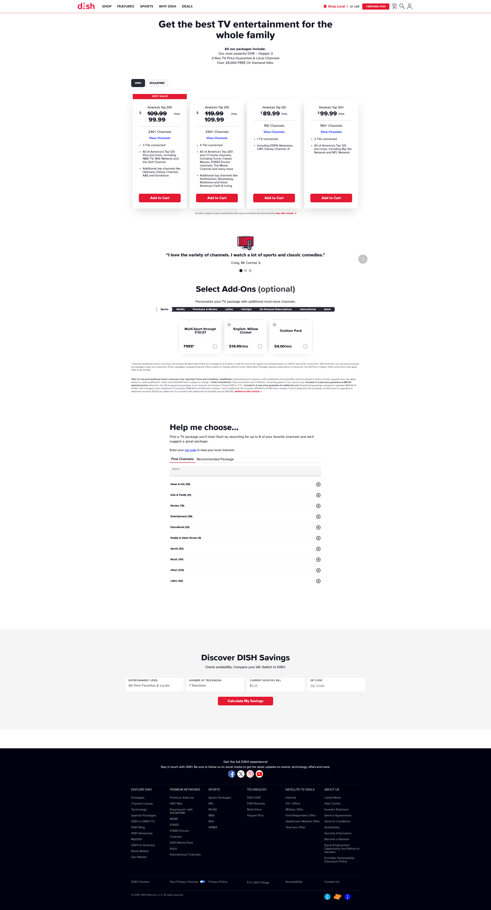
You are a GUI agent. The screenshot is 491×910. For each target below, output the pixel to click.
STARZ (174, 824)
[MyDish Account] (409, 6)
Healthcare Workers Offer (303, 821)
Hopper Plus (255, 815)
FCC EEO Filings (258, 882)
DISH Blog (138, 827)
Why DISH (167, 6)
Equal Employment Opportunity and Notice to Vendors (341, 849)
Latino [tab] (229, 309)
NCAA (212, 809)
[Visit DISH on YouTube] (259, 774)
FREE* (189, 346)
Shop (106, 6)
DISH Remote (256, 803)
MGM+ (174, 818)
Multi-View (254, 809)
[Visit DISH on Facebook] (231, 774)
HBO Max (176, 803)
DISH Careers (140, 881)
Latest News (332, 797)
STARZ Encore (179, 830)
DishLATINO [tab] (157, 83)
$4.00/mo (283, 346)
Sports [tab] (164, 309)
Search (176, 469)
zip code (190, 450)
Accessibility (294, 881)
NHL (211, 821)
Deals (187, 6)
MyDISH (136, 839)
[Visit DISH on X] (241, 774)
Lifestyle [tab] (246, 309)
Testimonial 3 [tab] (250, 270)
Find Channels (182, 459)
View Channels (159, 138)
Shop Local (336, 6)
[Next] (362, 259)
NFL (211, 803)
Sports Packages (219, 797)
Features (125, 6)
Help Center (332, 803)
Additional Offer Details (247, 391)
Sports (146, 6)
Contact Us (331, 881)
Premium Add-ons (182, 797)
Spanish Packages (143, 815)
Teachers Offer (295, 827)
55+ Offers (293, 803)
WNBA (212, 827)
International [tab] (308, 309)
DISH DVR (254, 797)
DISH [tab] (138, 83)
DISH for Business (143, 845)
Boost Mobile (140, 851)
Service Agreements (338, 815)
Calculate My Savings (245, 701)
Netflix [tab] (180, 309)
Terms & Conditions (337, 821)
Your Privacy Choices (184, 881)
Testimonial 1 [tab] (240, 270)
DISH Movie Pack (181, 842)
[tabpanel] (245, 151)
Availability (331, 827)
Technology (139, 809)
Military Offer (294, 809)
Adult (173, 848)
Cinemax (176, 836)
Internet (291, 797)
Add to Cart (159, 198)
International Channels (185, 854)
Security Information (338, 833)
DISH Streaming (141, 833)
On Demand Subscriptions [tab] (276, 309)
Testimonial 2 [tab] (245, 270)
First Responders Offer (301, 815)
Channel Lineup (142, 803)
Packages (137, 797)
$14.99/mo (238, 346)
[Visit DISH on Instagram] (250, 774)
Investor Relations (336, 809)
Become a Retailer (336, 839)
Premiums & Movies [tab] (205, 309)
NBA (211, 815)
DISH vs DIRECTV (143, 821)
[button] (154, 684)
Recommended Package (215, 459)
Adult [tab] (327, 309)
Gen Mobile (139, 857)
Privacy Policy (217, 881)
